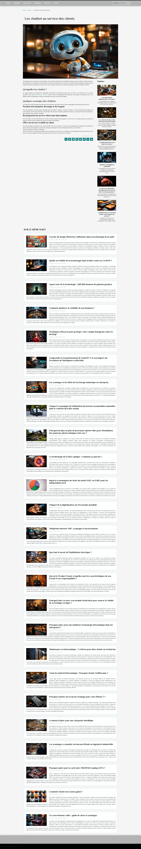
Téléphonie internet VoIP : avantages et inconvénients (73, 528)
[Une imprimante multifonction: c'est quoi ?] (106, 90)
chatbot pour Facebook (42, 95)
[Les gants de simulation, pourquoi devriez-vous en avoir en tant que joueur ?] (106, 181)
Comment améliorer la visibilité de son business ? (72, 308)
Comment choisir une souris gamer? (65, 792)
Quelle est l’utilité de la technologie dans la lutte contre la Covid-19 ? (80, 260)
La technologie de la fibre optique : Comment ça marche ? (75, 457)
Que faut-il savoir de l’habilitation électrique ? (70, 552)
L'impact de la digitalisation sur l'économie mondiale (73, 505)
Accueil (24, 10)
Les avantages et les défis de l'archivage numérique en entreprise (78, 382)
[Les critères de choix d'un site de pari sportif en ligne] (106, 112)
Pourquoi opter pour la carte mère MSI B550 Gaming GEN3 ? (77, 768)
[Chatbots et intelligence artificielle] (106, 157)
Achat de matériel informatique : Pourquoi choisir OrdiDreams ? (78, 673)
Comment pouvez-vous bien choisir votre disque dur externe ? (107, 214)
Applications (27, 3)
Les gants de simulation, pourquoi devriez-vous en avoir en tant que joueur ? (107, 190)
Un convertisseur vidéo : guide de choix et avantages (73, 815)
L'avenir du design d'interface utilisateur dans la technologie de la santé (81, 237)
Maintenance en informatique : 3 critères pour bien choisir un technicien (82, 649)
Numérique (38, 3)
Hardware (17, 3)
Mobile (8, 3)
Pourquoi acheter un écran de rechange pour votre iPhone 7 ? (77, 697)
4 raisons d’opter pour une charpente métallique (71, 720)
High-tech (47, 3)
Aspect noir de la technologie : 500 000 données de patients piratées (80, 284)
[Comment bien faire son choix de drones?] (106, 135)
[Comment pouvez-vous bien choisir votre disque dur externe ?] (106, 205)
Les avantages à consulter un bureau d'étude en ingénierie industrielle (81, 744)
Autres (56, 3)
